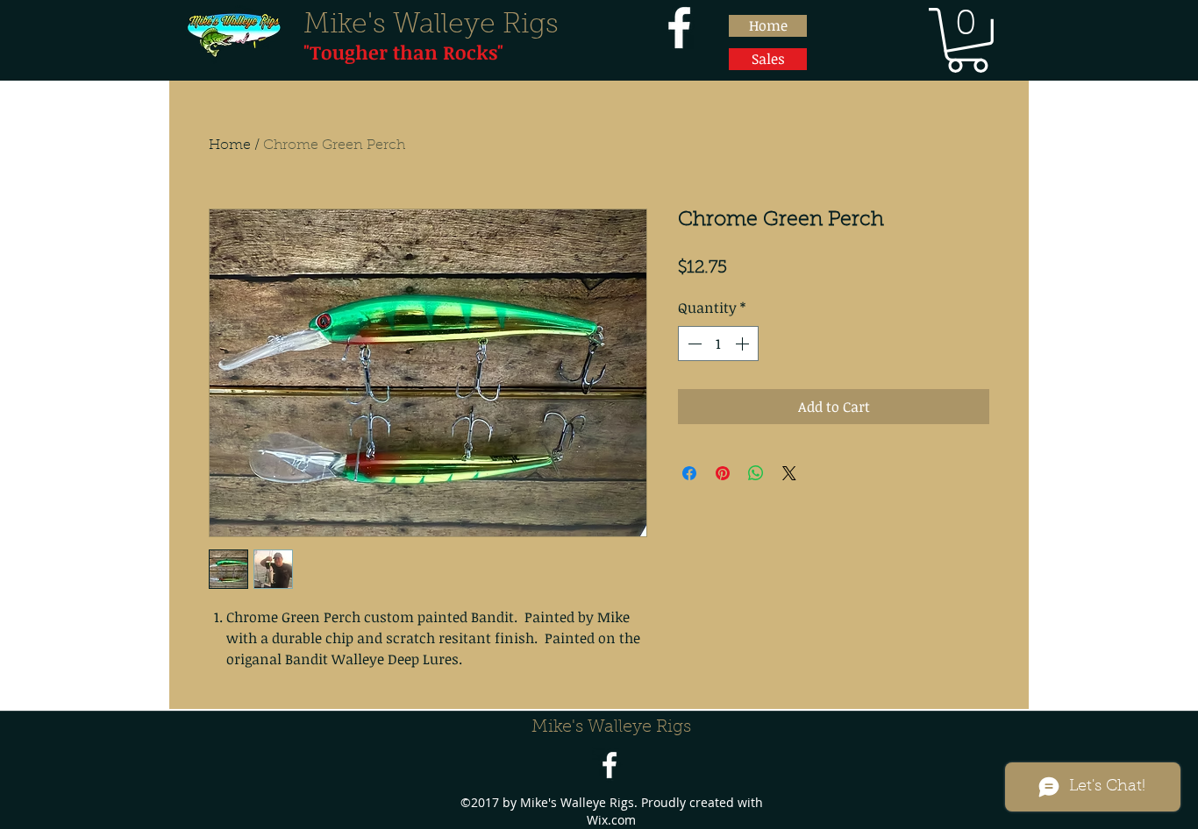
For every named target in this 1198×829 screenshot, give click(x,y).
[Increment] (743, 343)
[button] (967, 40)
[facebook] (679, 27)
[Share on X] (789, 473)
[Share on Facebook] (689, 473)
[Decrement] (693, 343)
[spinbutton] (718, 343)
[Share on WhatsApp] (756, 473)
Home (230, 145)
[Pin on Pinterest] (722, 473)
